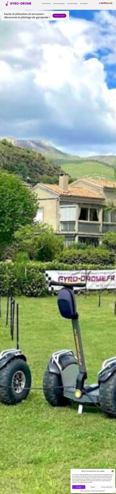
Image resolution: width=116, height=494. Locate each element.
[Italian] (109, 3)
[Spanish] (111, 3)
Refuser (93, 487)
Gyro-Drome (20, 3)
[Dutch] (107, 3)
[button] (112, 471)
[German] (105, 3)
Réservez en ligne (59, 16)
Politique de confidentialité (98, 491)
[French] (100, 3)
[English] (102, 3)
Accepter (78, 487)
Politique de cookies (85, 491)
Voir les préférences (106, 487)
